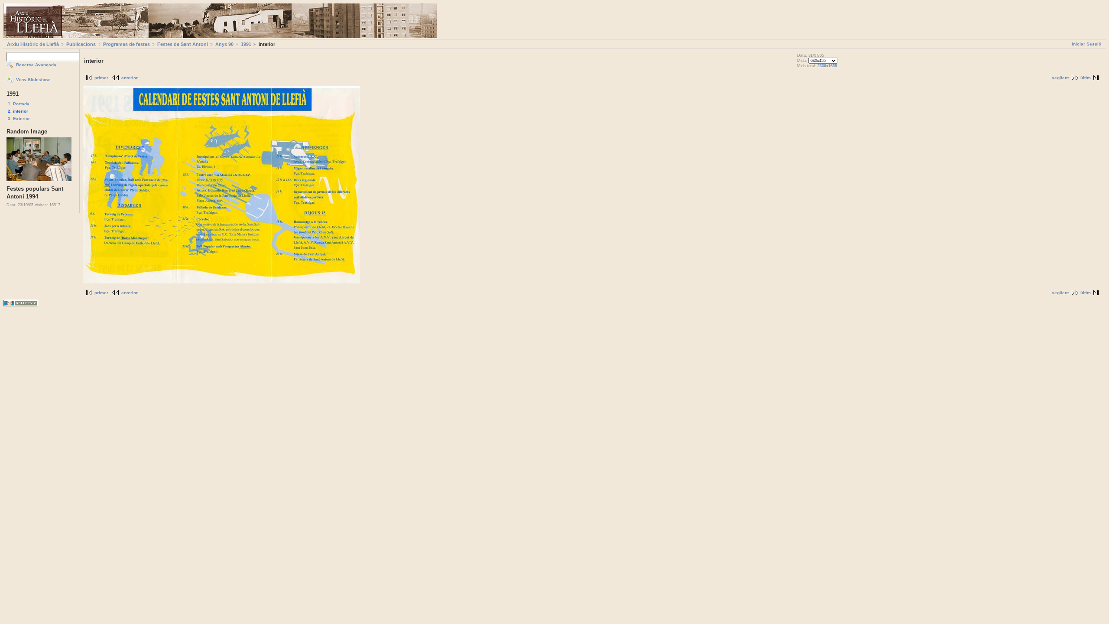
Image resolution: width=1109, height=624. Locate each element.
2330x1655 (827, 66)
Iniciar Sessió (1086, 44)
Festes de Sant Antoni (182, 44)
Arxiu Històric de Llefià (33, 44)
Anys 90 (224, 44)
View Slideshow (33, 79)
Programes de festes (126, 44)
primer (101, 77)
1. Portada (18, 103)
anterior (129, 77)
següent (1060, 77)
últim (1085, 77)
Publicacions (81, 44)
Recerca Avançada (36, 64)
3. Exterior (19, 118)
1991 (246, 44)
